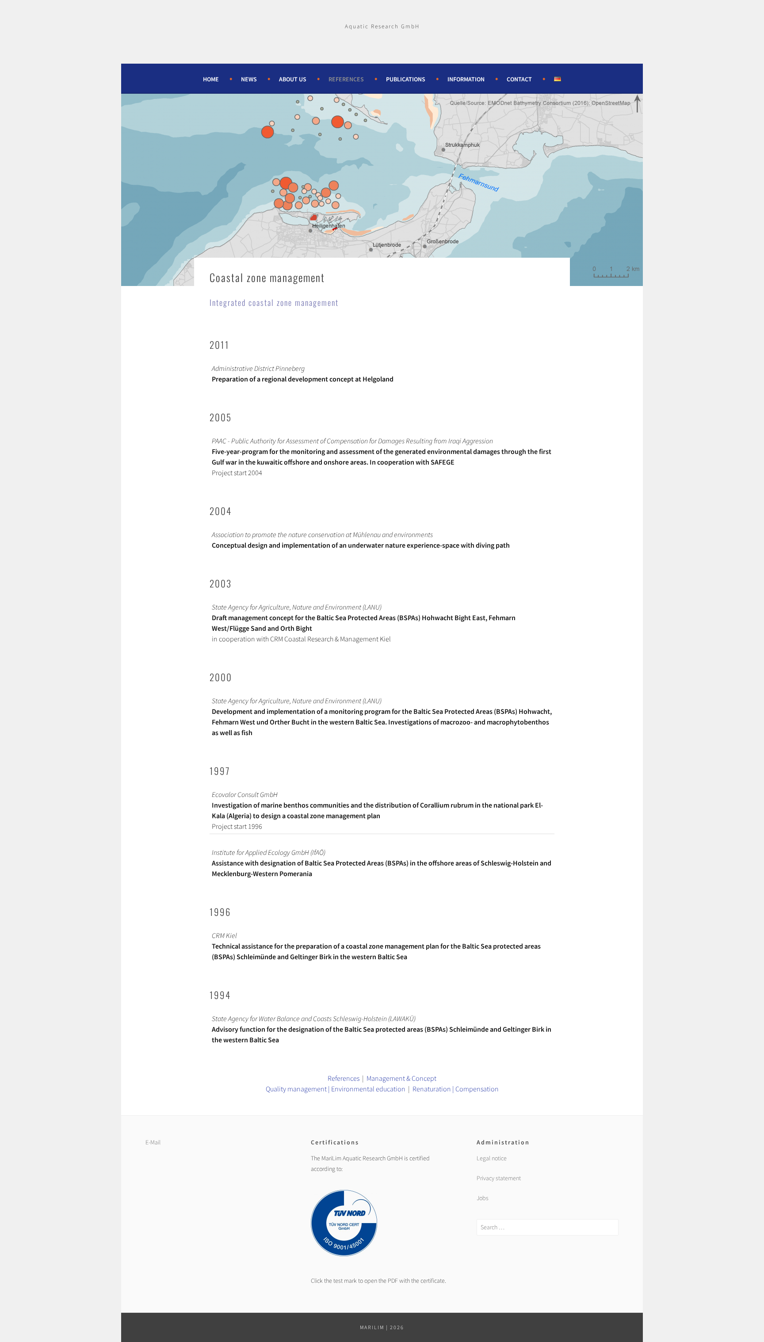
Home (211, 79)
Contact (519, 79)
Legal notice (492, 1158)
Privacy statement (499, 1178)
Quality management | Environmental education (335, 1088)
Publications (405, 79)
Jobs (483, 1198)
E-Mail (152, 1142)
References (346, 79)
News (249, 79)
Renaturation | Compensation (456, 1088)
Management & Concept (401, 1078)
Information (466, 79)
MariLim (372, 1327)
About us (292, 79)
